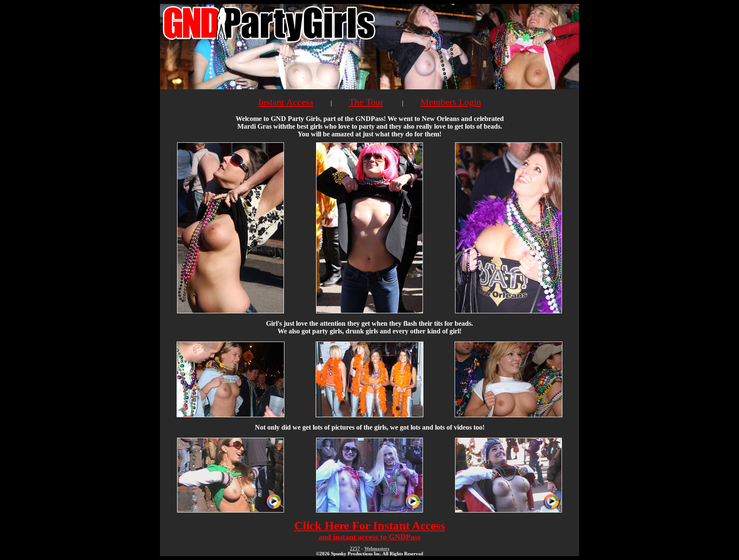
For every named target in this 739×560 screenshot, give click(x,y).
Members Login (450, 102)
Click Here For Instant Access (369, 525)
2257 (355, 548)
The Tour (366, 102)
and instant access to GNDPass (369, 537)
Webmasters (376, 548)
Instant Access (285, 102)
